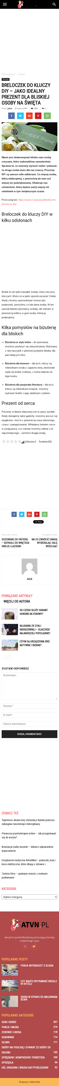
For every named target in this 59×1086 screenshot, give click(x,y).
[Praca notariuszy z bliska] (10, 970)
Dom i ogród (9, 1022)
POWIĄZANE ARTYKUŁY (17, 596)
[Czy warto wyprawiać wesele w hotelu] (10, 985)
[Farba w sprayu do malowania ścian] (10, 1001)
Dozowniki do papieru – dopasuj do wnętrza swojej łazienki (15, 543)
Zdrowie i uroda (11, 1032)
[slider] (11, 441)
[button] (54, 4)
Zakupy (6, 79)
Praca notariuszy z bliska (37, 965)
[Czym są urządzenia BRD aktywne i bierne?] (10, 645)
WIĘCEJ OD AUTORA (17, 601)
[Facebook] (25, 946)
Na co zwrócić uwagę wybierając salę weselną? (44, 543)
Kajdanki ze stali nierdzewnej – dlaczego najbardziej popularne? (35, 629)
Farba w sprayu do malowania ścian (39, 998)
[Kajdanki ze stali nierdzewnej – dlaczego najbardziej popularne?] (10, 629)
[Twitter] (34, 946)
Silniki (6, 1042)
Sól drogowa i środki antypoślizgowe (25, 1067)
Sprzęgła (7, 1062)
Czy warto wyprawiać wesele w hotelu (39, 982)
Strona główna (8, 74)
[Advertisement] (29, 39)
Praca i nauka (10, 1027)
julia (10, 108)
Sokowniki (8, 1037)
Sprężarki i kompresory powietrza (23, 1057)
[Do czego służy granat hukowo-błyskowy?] (10, 613)
